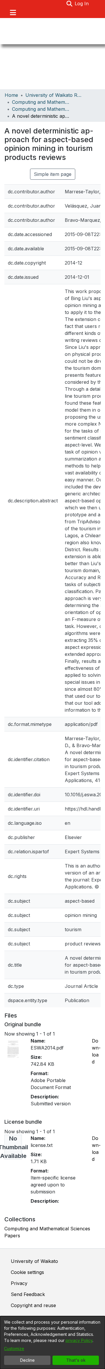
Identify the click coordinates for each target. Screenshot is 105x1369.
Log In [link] (82, 3)
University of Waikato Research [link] (54, 95)
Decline (27, 1360)
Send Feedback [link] (28, 1294)
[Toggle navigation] (13, 12)
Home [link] (11, 95)
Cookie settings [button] (27, 1272)
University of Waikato (34, 1261)
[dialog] (52, 1342)
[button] (69, 3)
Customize (14, 1348)
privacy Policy (79, 1340)
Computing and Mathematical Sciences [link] (41, 102)
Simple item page (52, 174)
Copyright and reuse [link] (33, 1305)
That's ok (75, 1360)
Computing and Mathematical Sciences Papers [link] (41, 109)
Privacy (19, 1283)
